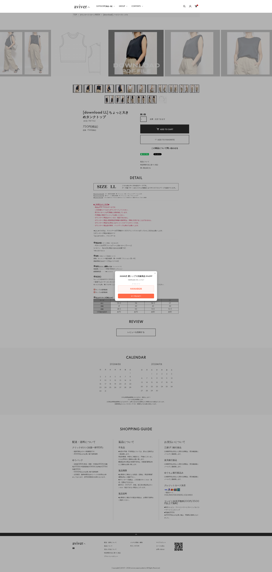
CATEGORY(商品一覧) (104, 6)
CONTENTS (136, 6)
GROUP (122, 6)
